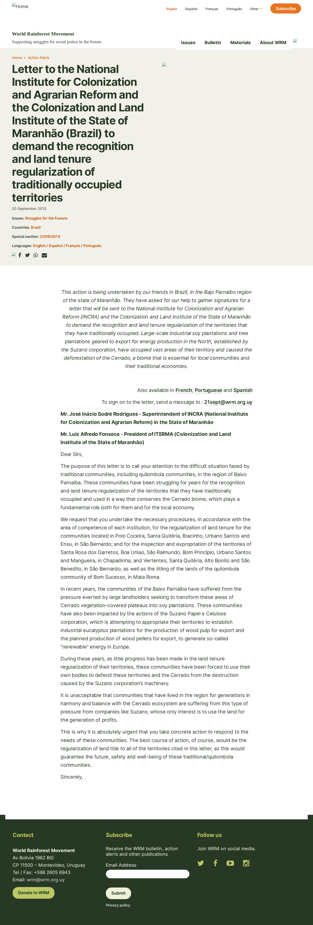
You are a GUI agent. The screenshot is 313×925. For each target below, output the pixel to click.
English (171, 9)
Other (254, 9)
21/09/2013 (50, 236)
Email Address (121, 865)
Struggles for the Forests (46, 218)
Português (234, 9)
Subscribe (286, 8)
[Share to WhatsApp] (35, 255)
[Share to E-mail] (44, 255)
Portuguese (208, 390)
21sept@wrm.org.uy (228, 402)
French (184, 390)
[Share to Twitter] (27, 255)
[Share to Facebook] (19, 255)
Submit (118, 893)
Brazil (36, 227)
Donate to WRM (33, 892)
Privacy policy (118, 905)
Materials (240, 42)
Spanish (243, 390)
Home (17, 57)
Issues (188, 42)
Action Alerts (38, 57)
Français (212, 9)
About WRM (273, 42)
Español (191, 9)
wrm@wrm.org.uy (46, 879)
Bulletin (213, 42)
